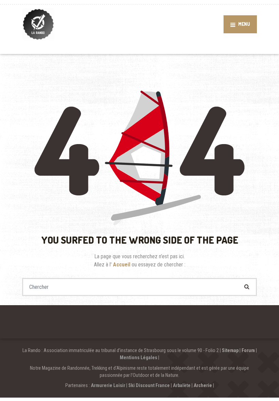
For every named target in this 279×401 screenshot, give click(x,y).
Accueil (122, 264)
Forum (248, 350)
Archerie (203, 385)
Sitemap (230, 350)
